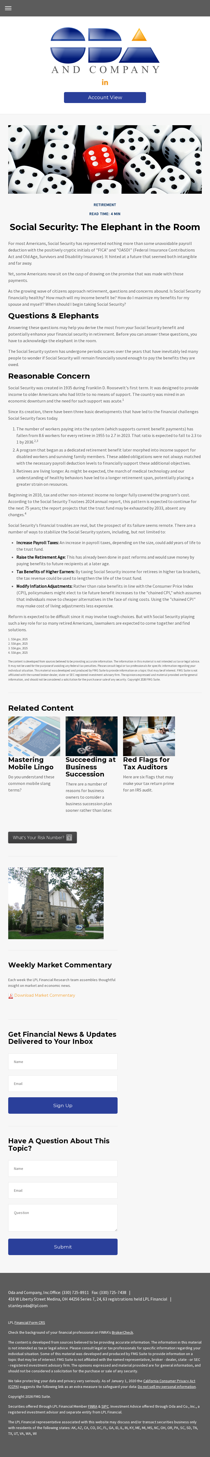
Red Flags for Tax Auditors (146, 763)
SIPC (105, 1406)
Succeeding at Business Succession (91, 767)
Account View (105, 98)
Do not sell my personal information (167, 1386)
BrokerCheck (122, 1332)
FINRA (92, 1406)
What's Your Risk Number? (38, 838)
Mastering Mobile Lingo (31, 763)
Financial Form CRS (29, 1322)
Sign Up (62, 1105)
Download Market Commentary (44, 995)
